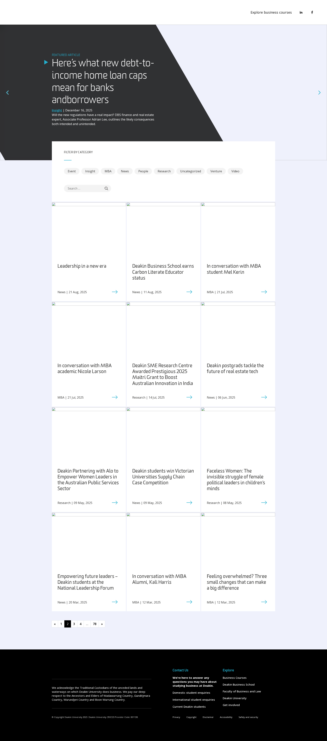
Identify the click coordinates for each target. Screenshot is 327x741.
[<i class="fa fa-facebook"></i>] (312, 12)
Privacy (176, 717)
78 (94, 624)
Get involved (231, 705)
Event (72, 171)
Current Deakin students (189, 706)
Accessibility (226, 717)
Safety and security (248, 717)
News (125, 171)
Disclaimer (208, 717)
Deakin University (235, 698)
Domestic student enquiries (191, 692)
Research (164, 171)
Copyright (191, 717)
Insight (90, 171)
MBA (108, 171)
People (143, 171)
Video (235, 171)
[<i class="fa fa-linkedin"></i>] (301, 12)
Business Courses (235, 678)
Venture (216, 171)
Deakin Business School (239, 684)
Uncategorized (190, 171)
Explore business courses (271, 12)
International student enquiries (194, 699)
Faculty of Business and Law (242, 691)
